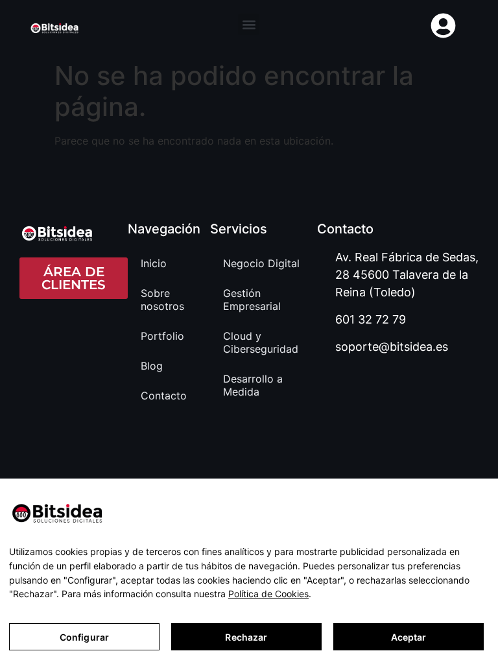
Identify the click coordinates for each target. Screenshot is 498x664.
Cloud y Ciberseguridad (260, 342)
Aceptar (409, 637)
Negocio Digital (261, 263)
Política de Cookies (268, 593)
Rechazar (246, 637)
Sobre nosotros (162, 300)
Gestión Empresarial (252, 300)
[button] (248, 24)
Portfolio (162, 335)
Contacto (164, 395)
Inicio (154, 263)
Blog (152, 365)
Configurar (84, 637)
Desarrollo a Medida (253, 385)
